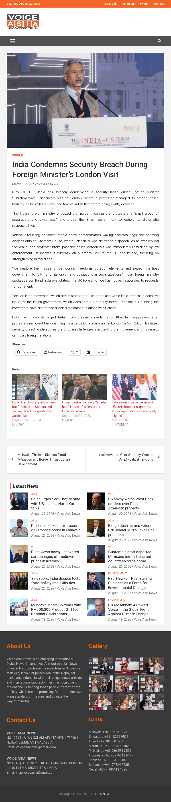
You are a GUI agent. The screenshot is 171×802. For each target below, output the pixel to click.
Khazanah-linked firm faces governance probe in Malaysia (56, 527)
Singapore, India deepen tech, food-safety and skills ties (55, 580)
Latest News (26, 486)
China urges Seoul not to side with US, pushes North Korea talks (55, 503)
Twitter (144, 3)
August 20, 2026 (42, 513)
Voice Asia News (46, 184)
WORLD (17, 155)
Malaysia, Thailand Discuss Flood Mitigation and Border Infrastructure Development (44, 459)
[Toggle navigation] (12, 41)
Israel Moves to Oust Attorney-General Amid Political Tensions (125, 457)
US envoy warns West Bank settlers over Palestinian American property (130, 503)
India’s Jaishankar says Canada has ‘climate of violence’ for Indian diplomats (84, 407)
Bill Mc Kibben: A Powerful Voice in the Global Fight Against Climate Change (129, 609)
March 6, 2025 (22, 184)
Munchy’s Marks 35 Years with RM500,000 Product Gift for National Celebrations (56, 609)
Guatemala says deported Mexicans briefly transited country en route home (129, 556)
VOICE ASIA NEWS (98, 794)
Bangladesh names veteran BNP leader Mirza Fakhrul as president (131, 530)
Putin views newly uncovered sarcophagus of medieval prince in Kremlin (55, 556)
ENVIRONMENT (117, 573)
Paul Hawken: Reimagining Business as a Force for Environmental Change (130, 583)
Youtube (159, 3)
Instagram (128, 3)
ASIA (34, 494)
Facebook (110, 3)
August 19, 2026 (119, 593)
